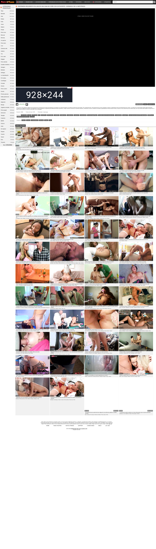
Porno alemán (7, 61)
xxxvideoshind (118, 115)
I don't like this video (27, 104)
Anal (7, 16)
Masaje (7, 104)
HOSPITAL (43, 115)
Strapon (111, 330)
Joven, (37, 171)
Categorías (98, 2)
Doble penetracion (45, 218)
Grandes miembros (7, 64)
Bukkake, (64, 171)
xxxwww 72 (125, 115)
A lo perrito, (57, 171)
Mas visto (87, 2)
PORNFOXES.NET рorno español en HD (79, 413)
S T (39, 115)
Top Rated (78, 2)
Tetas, (23, 149)
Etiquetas (107, 2)
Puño (95, 148)
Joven (7, 24)
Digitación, (30, 240)
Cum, (66, 148)
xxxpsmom (76, 115)
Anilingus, (21, 171)
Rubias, (20, 149)
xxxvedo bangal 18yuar (92, 115)
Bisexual (7, 35)
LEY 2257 (107, 410)
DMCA (99, 410)
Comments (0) (151, 104)
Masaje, (54, 240)
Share (145, 104)
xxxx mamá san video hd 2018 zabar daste (137, 115)
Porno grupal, (60, 376)
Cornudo (7, 83)
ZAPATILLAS (150, 115)
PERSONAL (50, 115)
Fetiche (23, 120)
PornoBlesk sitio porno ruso (57, 2)
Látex (32, 285)
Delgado (7, 59)
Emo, (24, 330)
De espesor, (21, 285)
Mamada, (17, 149)
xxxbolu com (63, 115)
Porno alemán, (26, 149)
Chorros (7, 123)
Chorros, (63, 148)
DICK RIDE (23, 115)
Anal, (19, 171)
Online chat (29, 2)
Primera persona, (21, 195)
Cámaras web (7, 48)
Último (71, 2)
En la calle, (129, 171)
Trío (64, 308)
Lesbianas (7, 99)
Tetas (50, 120)
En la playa (68, 171)
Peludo (147, 217)
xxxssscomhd (83, 115)
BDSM (7, 120)
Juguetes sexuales (137, 171)
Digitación (7, 102)
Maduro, (86, 148)
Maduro (7, 27)
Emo (7, 139)
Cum (102, 194)
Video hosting (57, 410)
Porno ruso (99, 240)
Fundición (7, 118)
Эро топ (110, 408)
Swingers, (31, 195)
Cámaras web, (59, 148)
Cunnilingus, (18, 218)
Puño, (25, 195)
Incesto (28, 120)
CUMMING (56, 115)
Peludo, (92, 148)
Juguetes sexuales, (137, 307)
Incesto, (135, 148)
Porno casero (7, 88)
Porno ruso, (55, 285)
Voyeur (144, 285)
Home (47, 410)
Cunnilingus (7, 80)
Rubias (46, 120)
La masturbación (34, 120)
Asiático (7, 51)
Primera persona (7, 94)
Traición (138, 353)
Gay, (58, 285)
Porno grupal (41, 149)
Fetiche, (132, 148)
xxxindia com (70, 115)
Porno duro (142, 307)
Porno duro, (36, 149)
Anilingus (7, 72)
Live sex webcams (41, 2)
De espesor (7, 128)
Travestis (7, 142)
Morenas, (89, 148)
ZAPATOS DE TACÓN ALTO (23, 116)
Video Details (139, 104)
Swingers (7, 67)
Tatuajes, (34, 195)
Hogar (21, 2)
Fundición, (20, 240)
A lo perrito (7, 40)
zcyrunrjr (32, 116)
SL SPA (29, 115)
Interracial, (134, 217)
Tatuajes (7, 115)
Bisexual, (60, 171)
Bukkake (7, 70)
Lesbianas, (60, 330)
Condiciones (90, 410)
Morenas (39, 171)
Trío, (122, 376)
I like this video (17, 104)
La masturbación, (139, 217)
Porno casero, (32, 149)
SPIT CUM (34, 115)
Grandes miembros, (32, 171)
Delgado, (125, 171)
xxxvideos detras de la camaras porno (106, 115)
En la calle (7, 56)
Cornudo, (120, 217)
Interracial (7, 112)
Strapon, (104, 376)
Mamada (41, 120)
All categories (7, 145)
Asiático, (51, 148)
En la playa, (132, 307)
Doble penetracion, (127, 148)
